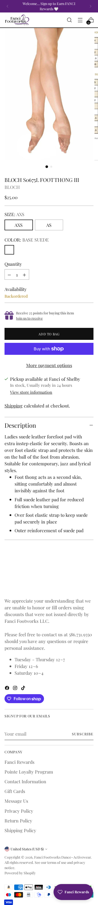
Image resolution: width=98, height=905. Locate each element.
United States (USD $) (27, 849)
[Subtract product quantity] (9, 274)
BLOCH (12, 187)
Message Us (16, 801)
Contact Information (25, 781)
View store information (31, 392)
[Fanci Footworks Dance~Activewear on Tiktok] (24, 688)
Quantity (13, 264)
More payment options (49, 365)
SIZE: (14, 214)
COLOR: (27, 240)
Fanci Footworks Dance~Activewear (62, 857)
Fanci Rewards (19, 762)
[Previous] (7, 6)
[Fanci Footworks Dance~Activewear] (17, 19)
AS (49, 225)
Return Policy (18, 820)
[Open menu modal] (80, 20)
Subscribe (82, 734)
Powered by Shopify (20, 873)
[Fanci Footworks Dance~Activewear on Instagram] (16, 688)
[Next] (90, 6)
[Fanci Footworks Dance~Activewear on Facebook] (8, 688)
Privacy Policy (19, 811)
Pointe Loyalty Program (29, 772)
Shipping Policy (20, 830)
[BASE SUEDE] (9, 250)
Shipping (14, 405)
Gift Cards (15, 791)
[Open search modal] (69, 20)
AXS (19, 225)
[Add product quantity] (24, 274)
